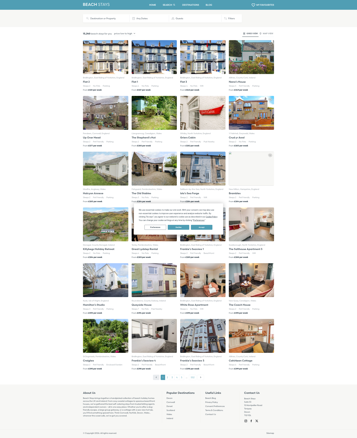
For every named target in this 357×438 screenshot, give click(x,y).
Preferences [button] (198, 220)
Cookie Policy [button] (211, 217)
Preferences (155, 227)
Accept (202, 227)
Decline (178, 227)
